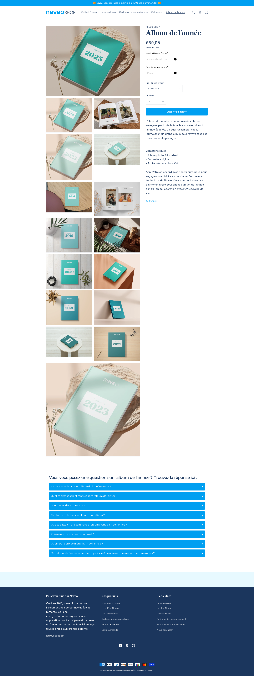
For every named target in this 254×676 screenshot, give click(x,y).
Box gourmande (110, 630)
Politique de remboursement (171, 619)
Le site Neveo (164, 603)
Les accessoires (110, 613)
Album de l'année (110, 624)
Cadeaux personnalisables (115, 619)
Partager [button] (153, 201)
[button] (193, 12)
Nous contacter (165, 630)
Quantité (150, 96)
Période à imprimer (155, 83)
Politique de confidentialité (170, 624)
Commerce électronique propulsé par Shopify (135, 670)
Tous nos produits (111, 603)
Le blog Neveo (164, 608)
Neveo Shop (112, 670)
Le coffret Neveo (110, 608)
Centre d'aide (164, 613)
